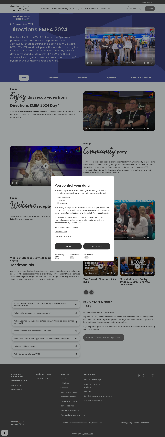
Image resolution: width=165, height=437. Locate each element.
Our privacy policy (63, 236)
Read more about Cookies (66, 227)
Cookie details (61, 232)
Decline (68, 246)
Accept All (96, 246)
